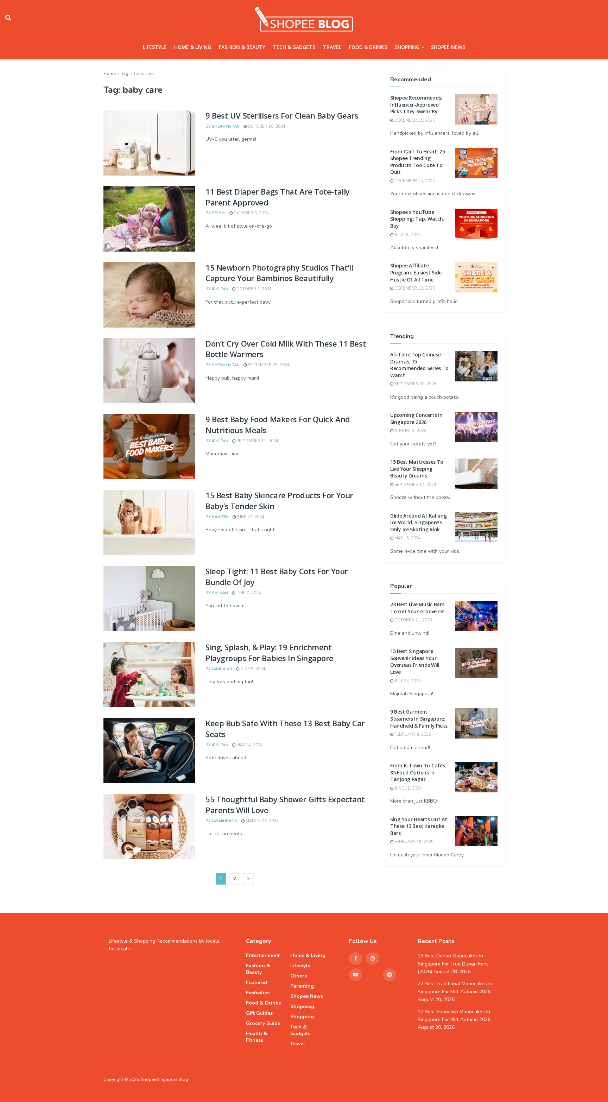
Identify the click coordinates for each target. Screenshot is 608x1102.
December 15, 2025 (414, 181)
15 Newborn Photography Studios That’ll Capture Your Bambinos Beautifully (279, 273)
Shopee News (448, 47)
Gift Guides (259, 1013)
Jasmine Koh (225, 821)
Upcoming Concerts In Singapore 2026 (416, 418)
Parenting (302, 986)
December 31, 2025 (414, 120)
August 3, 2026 (409, 430)
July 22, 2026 (407, 681)
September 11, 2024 (256, 441)
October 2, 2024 (253, 289)
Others (298, 976)
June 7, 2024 (248, 593)
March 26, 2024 (262, 821)
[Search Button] (8, 17)
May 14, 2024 (249, 745)
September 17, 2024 (414, 484)
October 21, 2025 (412, 620)
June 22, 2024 (250, 517)
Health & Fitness (256, 1037)
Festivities (258, 992)
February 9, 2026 (412, 734)
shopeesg (302, 1006)
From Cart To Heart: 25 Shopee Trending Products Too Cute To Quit (417, 162)
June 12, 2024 (407, 788)
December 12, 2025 (414, 288)
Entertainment (263, 955)
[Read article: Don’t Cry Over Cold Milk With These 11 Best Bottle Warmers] (149, 371)
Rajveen (220, 517)
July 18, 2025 (407, 235)
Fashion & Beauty (242, 47)
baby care (143, 73)
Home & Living (192, 47)
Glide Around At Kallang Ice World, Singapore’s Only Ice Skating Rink (418, 522)
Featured (256, 982)
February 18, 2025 (413, 841)
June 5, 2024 (252, 669)
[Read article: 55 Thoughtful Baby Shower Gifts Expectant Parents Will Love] (149, 826)
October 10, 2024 (266, 126)
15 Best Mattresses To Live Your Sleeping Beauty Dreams (416, 468)
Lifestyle (154, 47)
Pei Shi (219, 213)
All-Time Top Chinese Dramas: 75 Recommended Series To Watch (419, 365)
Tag (124, 73)
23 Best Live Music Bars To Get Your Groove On (417, 608)
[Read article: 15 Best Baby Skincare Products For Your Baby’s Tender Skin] (149, 522)
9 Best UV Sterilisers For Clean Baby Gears (282, 115)
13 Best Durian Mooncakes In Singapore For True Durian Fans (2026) (453, 963)
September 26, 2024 (268, 365)
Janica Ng (222, 669)
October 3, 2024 (251, 213)
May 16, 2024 (407, 538)
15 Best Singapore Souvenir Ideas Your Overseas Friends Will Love (414, 661)
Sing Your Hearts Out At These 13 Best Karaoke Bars (418, 826)
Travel (332, 47)
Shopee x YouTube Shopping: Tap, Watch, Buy (417, 219)
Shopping (407, 47)
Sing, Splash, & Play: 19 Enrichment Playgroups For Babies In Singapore (269, 652)
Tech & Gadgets (294, 47)
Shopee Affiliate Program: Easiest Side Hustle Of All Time (416, 272)
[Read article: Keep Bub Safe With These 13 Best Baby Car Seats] (149, 750)
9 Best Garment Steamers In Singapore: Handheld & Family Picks (419, 718)
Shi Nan (220, 593)
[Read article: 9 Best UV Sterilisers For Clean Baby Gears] (149, 143)
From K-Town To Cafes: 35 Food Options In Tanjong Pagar (418, 772)
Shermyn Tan (226, 126)
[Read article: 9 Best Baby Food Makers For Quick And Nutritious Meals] (149, 446)
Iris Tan (220, 289)
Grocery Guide (263, 1023)
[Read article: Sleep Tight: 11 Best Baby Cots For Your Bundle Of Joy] (149, 598)
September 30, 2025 (414, 384)
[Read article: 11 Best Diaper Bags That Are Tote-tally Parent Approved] (149, 219)
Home (109, 73)
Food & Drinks (368, 47)
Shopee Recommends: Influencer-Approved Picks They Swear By (416, 104)
